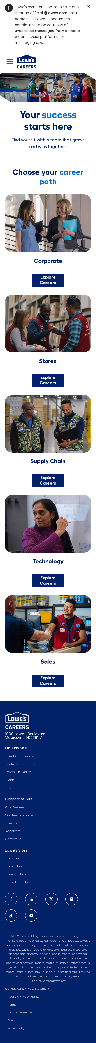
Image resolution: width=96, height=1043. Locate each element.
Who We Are (14, 807)
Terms (12, 1004)
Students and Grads (20, 764)
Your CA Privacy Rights (23, 996)
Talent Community (19, 756)
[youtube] (31, 915)
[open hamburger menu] (10, 61)
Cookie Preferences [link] (20, 1012)
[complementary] (20, 1013)
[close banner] (88, 6)
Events (9, 780)
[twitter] (51, 899)
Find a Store (13, 866)
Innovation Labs (16, 882)
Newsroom (13, 831)
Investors (11, 823)
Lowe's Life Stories (18, 772)
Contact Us (13, 839)
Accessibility (16, 1028)
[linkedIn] (31, 899)
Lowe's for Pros (15, 874)
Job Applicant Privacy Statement (27, 988)
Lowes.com (13, 858)
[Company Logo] (27, 60)
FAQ (8, 788)
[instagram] (71, 899)
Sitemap (13, 1020)
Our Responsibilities (19, 815)
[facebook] (11, 899)
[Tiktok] (11, 915)
